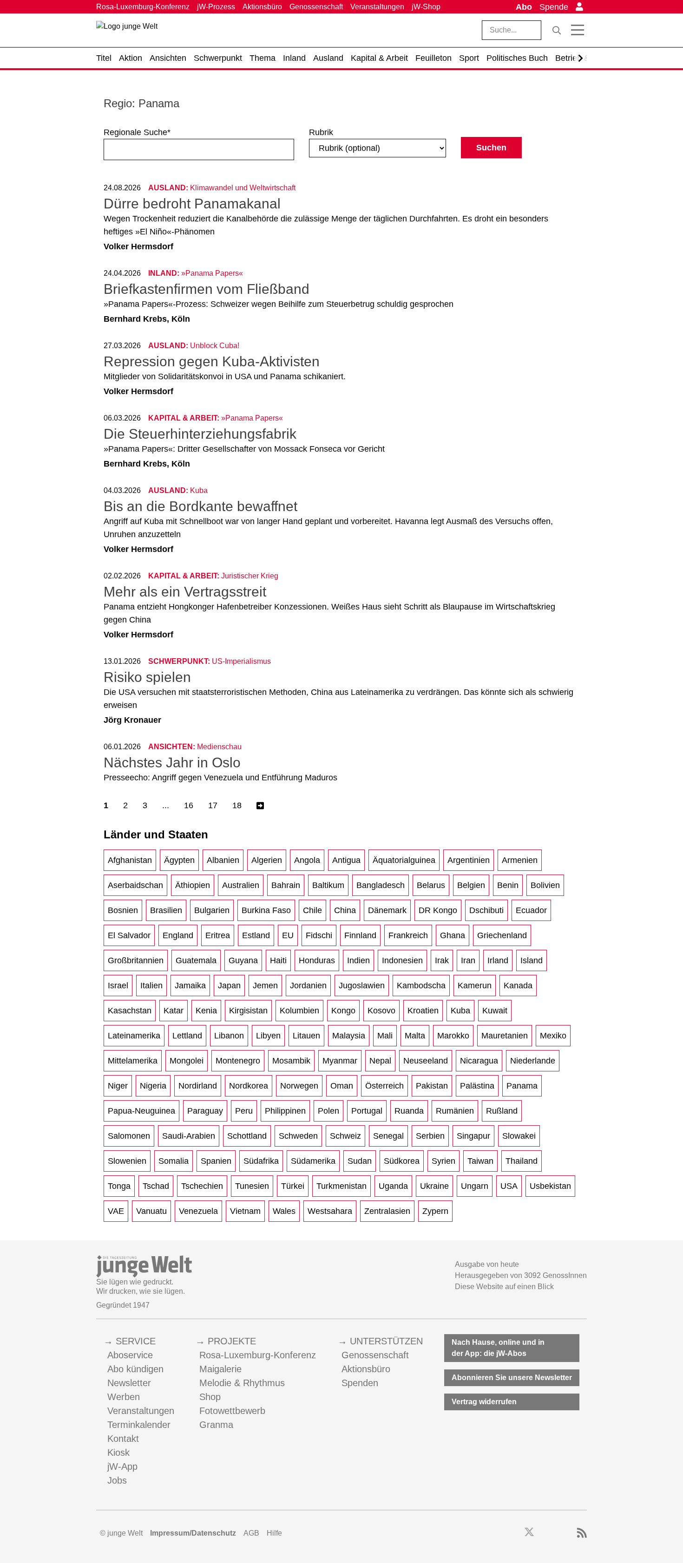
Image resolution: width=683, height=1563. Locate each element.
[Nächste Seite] (260, 806)
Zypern (435, 1211)
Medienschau (219, 747)
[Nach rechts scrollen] (580, 58)
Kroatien (423, 1010)
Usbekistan (550, 1186)
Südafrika (261, 1161)
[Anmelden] (579, 7)
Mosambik (291, 1060)
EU (288, 935)
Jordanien (308, 985)
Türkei (292, 1186)
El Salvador (129, 935)
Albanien (223, 860)
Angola (307, 860)
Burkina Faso (266, 910)
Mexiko (553, 1035)
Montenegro (238, 1060)
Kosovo (381, 1010)
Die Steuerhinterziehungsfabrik (200, 433)
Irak (442, 960)
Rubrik (321, 132)
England (178, 935)
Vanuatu (151, 1211)
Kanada (518, 985)
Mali (385, 1035)
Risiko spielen (147, 677)
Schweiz (345, 1136)
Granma (216, 1425)
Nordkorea (248, 1085)
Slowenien (127, 1161)
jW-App (122, 1466)
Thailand (522, 1161)
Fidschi (319, 935)
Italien (151, 985)
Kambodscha (421, 985)
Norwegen (299, 1085)
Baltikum (328, 885)
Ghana (452, 935)
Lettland (187, 1035)
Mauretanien (504, 1035)
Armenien (520, 860)
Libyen (268, 1035)
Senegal (388, 1136)
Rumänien (455, 1111)
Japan (229, 985)
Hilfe (274, 1533)
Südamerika (313, 1161)
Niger (118, 1085)
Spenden (360, 1383)
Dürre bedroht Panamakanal (192, 203)
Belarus (431, 885)
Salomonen (129, 1136)
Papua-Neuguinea (141, 1111)
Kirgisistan (248, 1010)
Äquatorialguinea (404, 860)
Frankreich (408, 935)
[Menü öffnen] (577, 30)
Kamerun (475, 985)
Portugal (366, 1111)
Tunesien (252, 1186)
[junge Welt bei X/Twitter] (529, 1533)
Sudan (360, 1161)
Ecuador (531, 910)
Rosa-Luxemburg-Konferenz (143, 7)
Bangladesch (380, 885)
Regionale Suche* (137, 132)
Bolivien (545, 885)
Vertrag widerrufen (484, 1402)
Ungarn (474, 1186)
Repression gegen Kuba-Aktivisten (212, 361)
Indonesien (402, 960)
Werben (123, 1397)
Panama (522, 1085)
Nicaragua (479, 1060)
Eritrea (217, 935)
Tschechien (202, 1186)
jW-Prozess (216, 7)
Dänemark (387, 910)
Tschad (156, 1186)
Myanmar (339, 1060)
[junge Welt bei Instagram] (543, 1533)
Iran (468, 960)
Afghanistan (130, 860)
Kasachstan (129, 1010)
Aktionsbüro (262, 7)
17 (212, 805)
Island (531, 960)
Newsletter (129, 1383)
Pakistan (432, 1085)
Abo (524, 7)
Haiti (278, 960)
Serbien (430, 1136)
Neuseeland (425, 1060)
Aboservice (130, 1355)
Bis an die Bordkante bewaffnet (200, 506)
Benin (508, 885)
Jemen (265, 985)
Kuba (460, 1010)
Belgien (471, 885)
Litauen (306, 1035)
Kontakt (123, 1438)
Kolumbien (299, 1010)
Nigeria (153, 1085)
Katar (174, 1010)
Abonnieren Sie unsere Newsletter (512, 1377)
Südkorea (402, 1161)
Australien (240, 885)
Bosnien (123, 910)
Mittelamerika (133, 1060)
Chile (312, 910)
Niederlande (532, 1060)
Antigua (346, 860)
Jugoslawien (362, 985)
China (345, 910)
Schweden (298, 1136)
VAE (116, 1211)
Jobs (117, 1480)
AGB (251, 1533)
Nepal (380, 1060)
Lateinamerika (134, 1035)
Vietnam (245, 1211)
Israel (118, 985)
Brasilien (166, 910)
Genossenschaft (316, 7)
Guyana (243, 960)
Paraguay (205, 1111)
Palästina (477, 1085)
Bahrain (285, 885)
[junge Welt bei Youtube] (556, 1533)
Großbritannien (136, 960)
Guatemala (196, 960)
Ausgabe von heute (487, 1264)
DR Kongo (438, 910)
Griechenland (502, 935)
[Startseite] (127, 32)
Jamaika (190, 985)
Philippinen (285, 1111)
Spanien (216, 1161)
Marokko (453, 1035)
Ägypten (179, 860)
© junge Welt (121, 1533)
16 (188, 805)
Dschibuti (486, 910)
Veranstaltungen (377, 7)
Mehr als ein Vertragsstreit (185, 591)
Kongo (343, 1010)
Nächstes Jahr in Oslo (172, 762)
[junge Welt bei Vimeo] (569, 1533)
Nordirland (197, 1085)
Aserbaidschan (135, 885)
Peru (244, 1111)
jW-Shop (426, 7)
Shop (210, 1397)
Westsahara (330, 1211)
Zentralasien (387, 1211)
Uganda (393, 1186)
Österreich (384, 1085)
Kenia (206, 1010)
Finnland (360, 935)
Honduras (317, 960)
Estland (256, 935)
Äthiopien (192, 885)
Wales (284, 1211)
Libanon (229, 1035)
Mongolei (187, 1060)
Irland (497, 960)
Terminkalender (139, 1425)
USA (509, 1186)
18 (237, 805)
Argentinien (468, 860)
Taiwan (480, 1161)
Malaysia (348, 1035)
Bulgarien (212, 910)
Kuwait (494, 1010)
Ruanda (409, 1111)
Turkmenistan (341, 1186)
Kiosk (118, 1452)
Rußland (502, 1111)
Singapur (473, 1136)
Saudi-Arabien (188, 1136)
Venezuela (198, 1211)
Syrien (443, 1161)
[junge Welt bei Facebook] (514, 1533)
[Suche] (556, 30)
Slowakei (519, 1136)
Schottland (247, 1136)
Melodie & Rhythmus (242, 1383)
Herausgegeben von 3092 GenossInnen (521, 1275)
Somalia (173, 1161)
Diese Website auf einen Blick (504, 1287)
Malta (415, 1035)
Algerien (266, 860)
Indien (358, 960)
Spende (553, 7)
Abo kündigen (135, 1369)
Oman (341, 1085)
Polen (328, 1111)
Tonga (119, 1186)
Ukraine (434, 1186)
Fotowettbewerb (232, 1411)
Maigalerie (220, 1369)
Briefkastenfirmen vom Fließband (206, 289)
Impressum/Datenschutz (193, 1533)
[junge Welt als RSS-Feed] (582, 1533)
